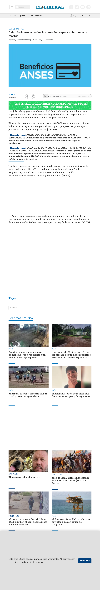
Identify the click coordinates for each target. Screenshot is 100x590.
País (11, 349)
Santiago (14, 474)
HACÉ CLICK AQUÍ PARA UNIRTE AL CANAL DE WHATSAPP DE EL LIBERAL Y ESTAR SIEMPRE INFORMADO (50, 105)
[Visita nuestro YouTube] (82, 7)
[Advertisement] (54, 197)
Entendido (85, 560)
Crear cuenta (86, 16)
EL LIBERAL (14, 29)
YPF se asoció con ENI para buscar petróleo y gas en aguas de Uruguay (71, 522)
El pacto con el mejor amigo (24, 477)
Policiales (14, 516)
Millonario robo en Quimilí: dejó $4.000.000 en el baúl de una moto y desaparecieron (28, 522)
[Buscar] (17, 7)
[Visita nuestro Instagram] (88, 7)
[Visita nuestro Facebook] (71, 7)
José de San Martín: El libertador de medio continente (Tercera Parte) (70, 480)
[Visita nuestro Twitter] (77, 7)
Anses (13, 307)
